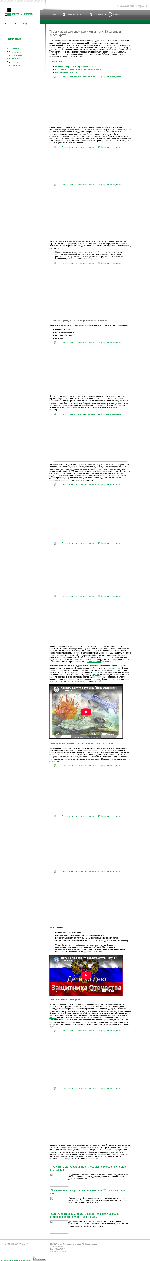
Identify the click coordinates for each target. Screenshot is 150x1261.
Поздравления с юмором (66, 72)
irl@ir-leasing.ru (58, 1246)
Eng (25, 23)
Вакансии (16, 59)
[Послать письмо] (15, 23)
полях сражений (94, 662)
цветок (96, 675)
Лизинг (54, 14)
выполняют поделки (122, 129)
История (15, 49)
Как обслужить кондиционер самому (16, 1260)
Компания (15, 39)
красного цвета (114, 668)
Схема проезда (91, 1244)
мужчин (52, 1017)
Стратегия (16, 52)
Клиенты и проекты (75, 14)
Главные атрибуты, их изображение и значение (76, 66)
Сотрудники (17, 55)
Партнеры (98, 14)
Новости (15, 62)
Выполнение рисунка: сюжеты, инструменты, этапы (78, 69)
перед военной (67, 754)
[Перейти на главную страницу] (6, 23)
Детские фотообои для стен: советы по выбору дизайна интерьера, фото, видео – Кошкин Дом (84, 1215)
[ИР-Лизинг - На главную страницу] (19, 17)
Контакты (16, 65)
